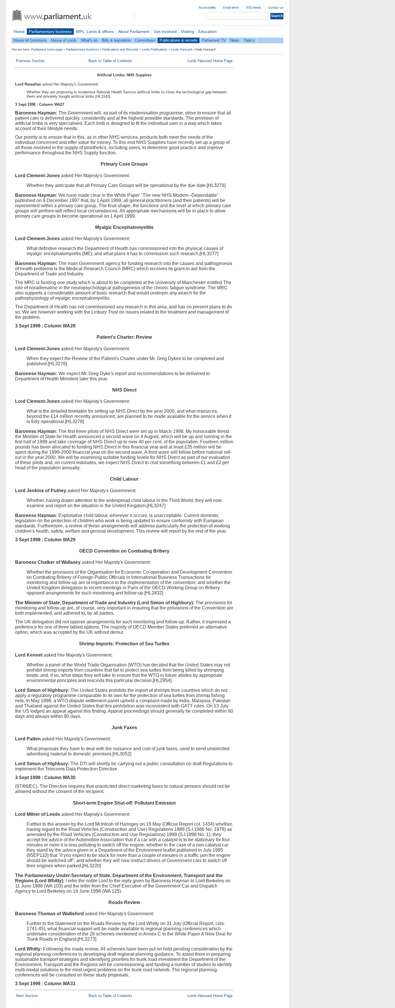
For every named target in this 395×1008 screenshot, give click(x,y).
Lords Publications (154, 49)
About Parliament (133, 31)
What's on (89, 40)
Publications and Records (120, 49)
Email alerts (231, 7)
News (234, 40)
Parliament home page (46, 49)
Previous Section (30, 61)
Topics (249, 40)
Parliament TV (214, 40)
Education (207, 31)
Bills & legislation (116, 40)
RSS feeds (253, 7)
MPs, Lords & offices (95, 31)
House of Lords (64, 40)
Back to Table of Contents (110, 61)
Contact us (275, 7)
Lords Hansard (181, 49)
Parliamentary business (50, 31)
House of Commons (30, 40)
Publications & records (179, 40)
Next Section (27, 996)
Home (19, 31)
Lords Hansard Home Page (209, 61)
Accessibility (207, 7)
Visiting (187, 31)
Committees (145, 40)
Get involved (165, 31)
